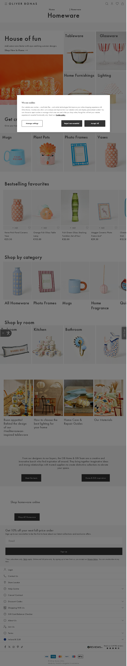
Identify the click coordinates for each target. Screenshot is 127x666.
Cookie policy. (61, 115)
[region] (63, 113)
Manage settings (32, 123)
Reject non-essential (71, 123)
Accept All (95, 123)
